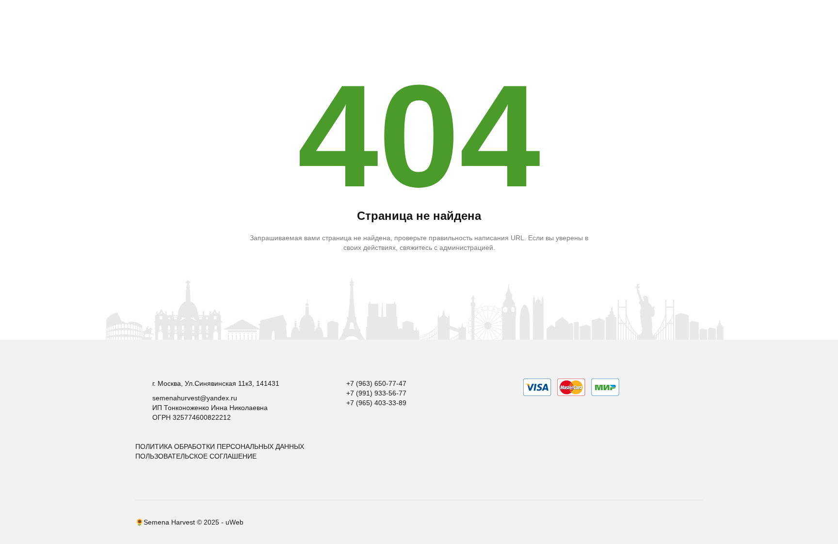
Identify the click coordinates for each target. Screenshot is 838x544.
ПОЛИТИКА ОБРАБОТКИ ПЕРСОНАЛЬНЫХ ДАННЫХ (219, 446)
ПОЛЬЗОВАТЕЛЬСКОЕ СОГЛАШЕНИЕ (196, 456)
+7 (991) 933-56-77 (376, 393)
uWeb (234, 522)
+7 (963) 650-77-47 (376, 383)
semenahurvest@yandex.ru (194, 398)
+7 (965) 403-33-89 (376, 403)
